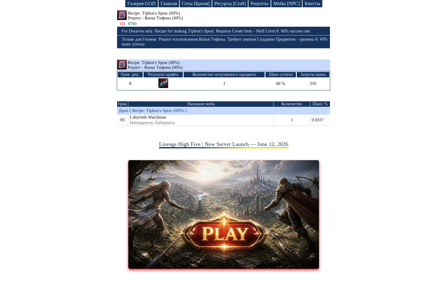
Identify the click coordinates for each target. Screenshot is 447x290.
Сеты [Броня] (196, 3)
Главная (169, 3)
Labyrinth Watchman (148, 117)
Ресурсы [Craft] (230, 3)
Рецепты (260, 3)
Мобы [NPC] (286, 3)
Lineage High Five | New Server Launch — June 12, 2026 (223, 144)
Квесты (312, 3)
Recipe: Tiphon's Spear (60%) (155, 65)
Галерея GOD (141, 3)
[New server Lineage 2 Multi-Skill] (223, 267)
